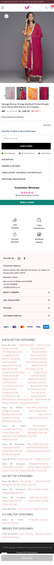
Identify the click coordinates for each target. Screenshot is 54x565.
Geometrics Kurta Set (37, 407)
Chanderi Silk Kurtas (12, 429)
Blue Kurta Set (38, 348)
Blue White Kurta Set (36, 362)
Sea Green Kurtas (34, 369)
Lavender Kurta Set (36, 382)
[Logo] (27, 7)
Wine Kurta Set (43, 399)
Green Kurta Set (26, 345)
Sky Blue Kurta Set (11, 396)
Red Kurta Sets (39, 352)
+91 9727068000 (10, 284)
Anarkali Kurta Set (11, 417)
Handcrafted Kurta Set (38, 451)
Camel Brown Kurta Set (13, 372)
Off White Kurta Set (36, 389)
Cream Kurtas (40, 372)
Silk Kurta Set (39, 426)
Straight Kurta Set (11, 411)
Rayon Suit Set (29, 484)
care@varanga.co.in (11, 287)
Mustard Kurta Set (39, 386)
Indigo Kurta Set (10, 379)
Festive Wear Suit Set (38, 501)
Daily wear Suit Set (38, 497)
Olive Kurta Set (9, 389)
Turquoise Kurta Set (29, 402)
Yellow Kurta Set (10, 402)
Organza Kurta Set (11, 436)
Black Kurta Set (9, 369)
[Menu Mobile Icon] (2, 7)
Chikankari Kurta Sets (38, 429)
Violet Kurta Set (38, 396)
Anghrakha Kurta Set (37, 417)
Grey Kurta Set (9, 362)
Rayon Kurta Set (29, 436)
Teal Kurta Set (9, 399)
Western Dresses (43, 533)
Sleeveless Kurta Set (12, 421)
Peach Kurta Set (38, 355)
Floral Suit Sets (24, 509)
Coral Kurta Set (38, 375)
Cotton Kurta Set (10, 432)
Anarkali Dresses (11, 537)
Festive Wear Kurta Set (38, 467)
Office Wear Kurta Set (12, 467)
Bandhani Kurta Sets (12, 414)
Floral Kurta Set (25, 459)
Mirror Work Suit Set (38, 489)
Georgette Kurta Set (37, 432)
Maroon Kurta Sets (11, 358)
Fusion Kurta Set (10, 470)
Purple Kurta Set (10, 348)
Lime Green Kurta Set (12, 386)
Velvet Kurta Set (10, 439)
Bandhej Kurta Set (11, 454)
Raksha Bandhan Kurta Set (33, 470)
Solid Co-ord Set (10, 523)
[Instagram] (19, 258)
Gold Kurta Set (9, 382)
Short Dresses (26, 533)
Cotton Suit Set (42, 481)
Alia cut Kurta (45, 414)
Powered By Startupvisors (27, 552)
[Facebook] (24, 258)
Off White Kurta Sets (12, 352)
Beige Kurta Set (38, 365)
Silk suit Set (25, 481)
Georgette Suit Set (11, 484)
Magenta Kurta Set (37, 379)
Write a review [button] (27, 202)
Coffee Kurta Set (10, 375)
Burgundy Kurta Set (11, 365)
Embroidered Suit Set (12, 492)
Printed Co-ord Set (37, 519)
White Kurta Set (25, 399)
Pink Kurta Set (43, 345)
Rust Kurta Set (38, 392)
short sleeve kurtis (38, 411)
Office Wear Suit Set (12, 501)
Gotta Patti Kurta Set (12, 451)
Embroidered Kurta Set (37, 447)
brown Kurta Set (39, 358)
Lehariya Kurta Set (11, 447)
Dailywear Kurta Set (38, 463)
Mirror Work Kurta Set (38, 444)
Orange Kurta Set (10, 355)
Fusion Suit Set (9, 504)
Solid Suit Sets (41, 509)
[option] (27, 47)
